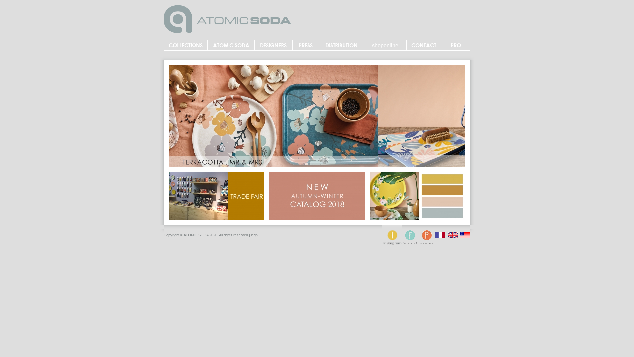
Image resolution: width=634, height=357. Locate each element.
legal (254, 235)
